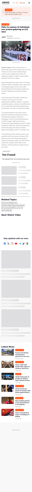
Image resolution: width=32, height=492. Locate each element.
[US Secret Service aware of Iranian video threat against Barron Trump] (7, 388)
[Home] (5, 3)
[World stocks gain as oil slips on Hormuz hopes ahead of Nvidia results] (7, 376)
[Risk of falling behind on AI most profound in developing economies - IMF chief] (7, 400)
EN (17, 3)
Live (23, 3)
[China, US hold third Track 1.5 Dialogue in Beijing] (7, 412)
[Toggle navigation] (29, 3)
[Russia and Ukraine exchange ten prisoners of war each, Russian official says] (7, 352)
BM (14, 3)
